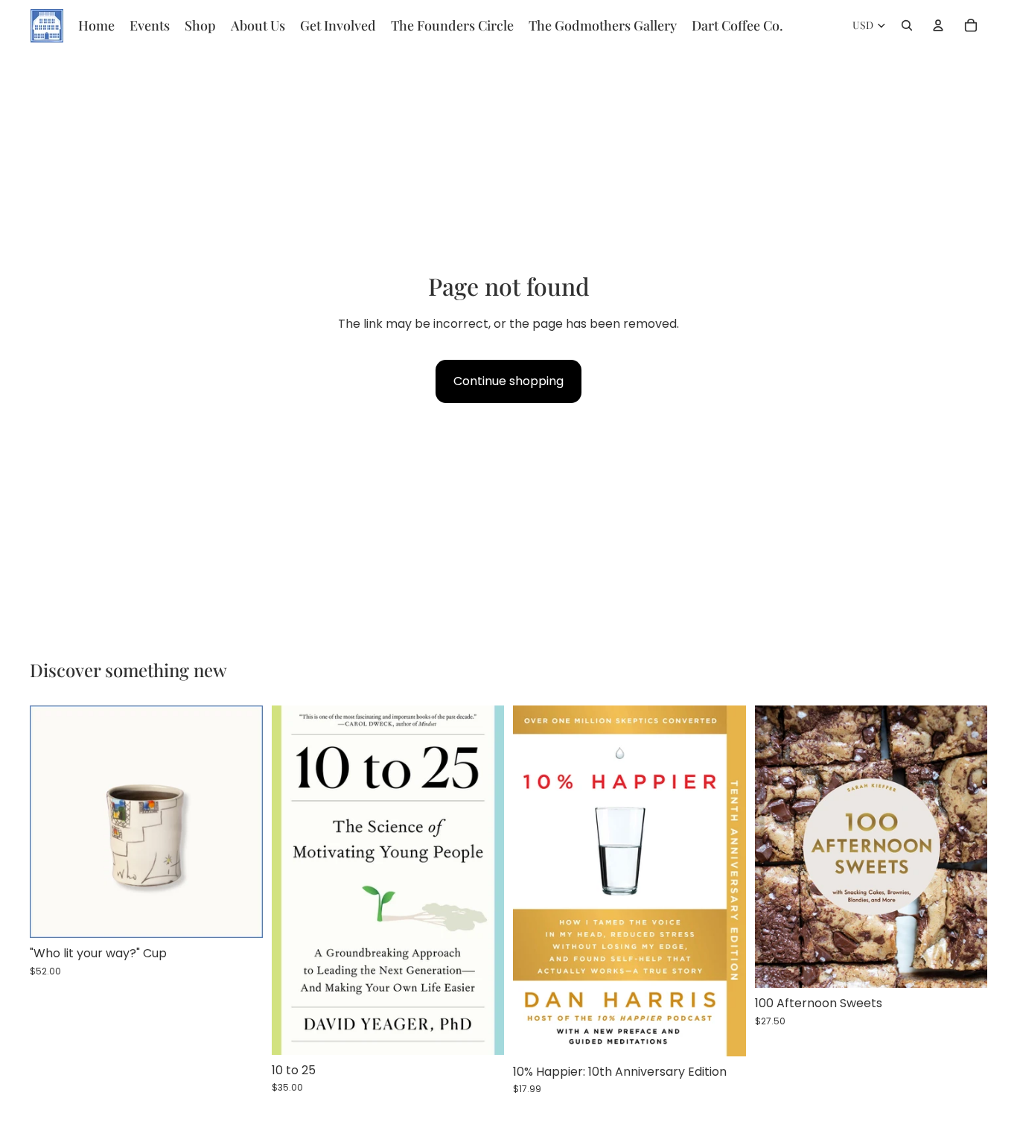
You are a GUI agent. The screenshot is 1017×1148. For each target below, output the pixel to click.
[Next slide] (240, 821)
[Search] (906, 25)
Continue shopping (508, 381)
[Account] (938, 25)
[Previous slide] (52, 821)
